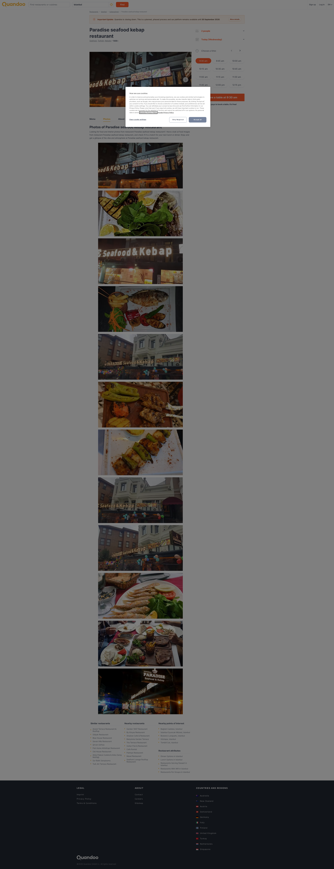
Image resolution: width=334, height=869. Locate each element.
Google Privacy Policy (166, 112)
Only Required (178, 120)
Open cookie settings (137, 119)
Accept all (198, 120)
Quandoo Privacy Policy (148, 112)
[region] (168, 107)
